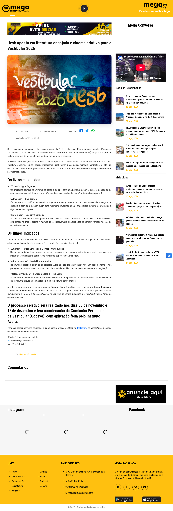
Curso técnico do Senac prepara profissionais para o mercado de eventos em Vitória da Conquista (144, 99)
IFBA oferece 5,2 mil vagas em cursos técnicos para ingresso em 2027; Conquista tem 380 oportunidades (145, 131)
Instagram (82, 328)
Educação (32, 354)
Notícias (22, 354)
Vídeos (43, 476)
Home (14, 471)
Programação (18, 481)
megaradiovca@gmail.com (80, 493)
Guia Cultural (17, 486)
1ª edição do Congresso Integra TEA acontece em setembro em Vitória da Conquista (142, 255)
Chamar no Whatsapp (78, 487)
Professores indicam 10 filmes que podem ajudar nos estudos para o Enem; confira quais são (145, 238)
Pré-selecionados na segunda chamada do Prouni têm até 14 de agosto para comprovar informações (145, 148)
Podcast (44, 481)
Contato (43, 486)
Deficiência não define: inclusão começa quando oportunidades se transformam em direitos (145, 220)
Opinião (43, 471)
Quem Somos (18, 476)
